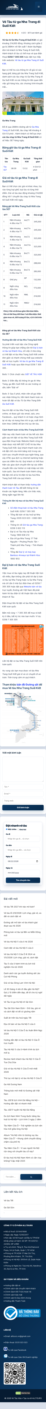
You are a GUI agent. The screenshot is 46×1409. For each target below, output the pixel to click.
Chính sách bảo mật (13, 1295)
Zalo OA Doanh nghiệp (28, 1357)
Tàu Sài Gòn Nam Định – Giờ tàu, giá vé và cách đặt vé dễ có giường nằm (22, 1010)
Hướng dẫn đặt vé (12, 1285)
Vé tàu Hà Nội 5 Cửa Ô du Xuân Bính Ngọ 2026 (23, 1032)
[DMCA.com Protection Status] (23, 1394)
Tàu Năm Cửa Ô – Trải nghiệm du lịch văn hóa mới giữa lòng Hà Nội (23, 1127)
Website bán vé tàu (33, 586)
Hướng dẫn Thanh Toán (15, 1301)
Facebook (22, 1350)
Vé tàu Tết (8, 1200)
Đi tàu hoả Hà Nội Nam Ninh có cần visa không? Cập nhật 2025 (22, 1159)
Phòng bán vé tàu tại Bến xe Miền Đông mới (22, 934)
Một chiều (12, 829)
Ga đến (9, 845)
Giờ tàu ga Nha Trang (33, 525)
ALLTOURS (37, 1398)
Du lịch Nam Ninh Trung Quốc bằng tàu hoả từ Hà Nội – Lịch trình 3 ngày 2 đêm (22, 1118)
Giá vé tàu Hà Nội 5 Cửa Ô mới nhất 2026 (20, 1070)
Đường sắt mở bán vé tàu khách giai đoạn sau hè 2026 (21, 924)
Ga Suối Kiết (8, 404)
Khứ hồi (23, 829)
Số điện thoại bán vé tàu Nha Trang (26, 508)
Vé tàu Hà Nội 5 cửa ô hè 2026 (18, 941)
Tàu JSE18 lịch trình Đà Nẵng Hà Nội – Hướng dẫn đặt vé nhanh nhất (21, 1102)
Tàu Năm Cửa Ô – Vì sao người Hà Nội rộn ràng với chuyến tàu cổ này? (21, 1150)
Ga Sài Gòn (9, 1207)
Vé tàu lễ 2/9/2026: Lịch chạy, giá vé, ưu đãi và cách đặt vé (22, 915)
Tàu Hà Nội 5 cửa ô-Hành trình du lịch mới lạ (21, 1051)
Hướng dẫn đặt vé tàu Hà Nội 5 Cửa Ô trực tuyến (21, 1041)
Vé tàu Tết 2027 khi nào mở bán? (19, 906)
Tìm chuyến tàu (23, 880)
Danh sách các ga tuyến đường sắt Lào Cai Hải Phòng (22, 975)
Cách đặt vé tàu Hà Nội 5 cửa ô (18, 948)
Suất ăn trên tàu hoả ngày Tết (17, 1018)
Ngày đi (9, 856)
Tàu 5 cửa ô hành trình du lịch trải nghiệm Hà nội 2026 (19, 965)
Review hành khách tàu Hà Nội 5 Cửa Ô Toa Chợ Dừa (22, 1061)
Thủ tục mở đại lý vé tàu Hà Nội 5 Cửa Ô (23, 1078)
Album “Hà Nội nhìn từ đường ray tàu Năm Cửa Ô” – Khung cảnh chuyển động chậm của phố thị (22, 1138)
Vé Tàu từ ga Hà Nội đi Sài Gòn (18, 1002)
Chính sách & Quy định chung (18, 1298)
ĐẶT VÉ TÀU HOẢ (33, 374)
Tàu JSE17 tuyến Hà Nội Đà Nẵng (19, 1110)
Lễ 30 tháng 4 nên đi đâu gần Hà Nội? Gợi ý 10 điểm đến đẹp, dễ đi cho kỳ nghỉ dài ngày (23, 992)
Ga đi (8, 834)
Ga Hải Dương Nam (13, 1084)
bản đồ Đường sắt (27, 684)
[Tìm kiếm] (31, 1177)
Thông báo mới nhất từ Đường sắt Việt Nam (22, 1092)
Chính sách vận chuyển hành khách (20, 1288)
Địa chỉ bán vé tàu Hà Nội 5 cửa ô (19, 1024)
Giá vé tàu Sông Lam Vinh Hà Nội (19, 983)
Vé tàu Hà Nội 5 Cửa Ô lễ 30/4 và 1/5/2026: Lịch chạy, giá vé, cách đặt (21, 956)
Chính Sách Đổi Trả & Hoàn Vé (18, 1292)
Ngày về (9, 868)
